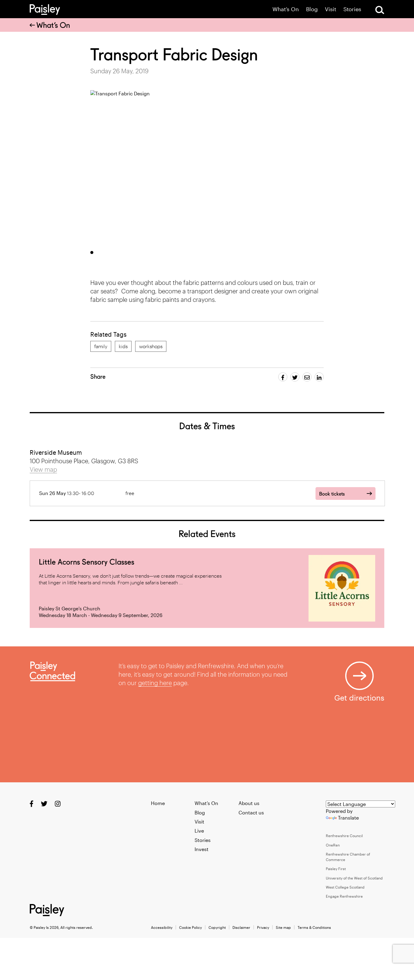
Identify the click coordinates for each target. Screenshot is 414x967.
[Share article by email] (307, 376)
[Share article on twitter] (294, 376)
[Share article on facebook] (282, 376)
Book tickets (332, 494)
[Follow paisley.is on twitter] (44, 804)
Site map (283, 927)
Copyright (217, 927)
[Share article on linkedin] (319, 376)
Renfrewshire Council (344, 835)
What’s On (285, 9)
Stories (352, 9)
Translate (348, 817)
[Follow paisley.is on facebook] (31, 804)
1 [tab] (91, 252)
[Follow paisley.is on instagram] (58, 804)
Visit (330, 9)
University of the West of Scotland (354, 878)
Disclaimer (241, 927)
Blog (312, 9)
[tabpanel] (207, 168)
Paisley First (336, 868)
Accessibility (161, 927)
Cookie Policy (190, 927)
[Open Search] (379, 10)
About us (249, 803)
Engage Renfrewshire (344, 896)
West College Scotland (345, 887)
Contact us (251, 812)
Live (199, 830)
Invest (202, 849)
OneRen (333, 845)
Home (158, 803)
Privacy (263, 927)
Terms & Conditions (314, 927)
